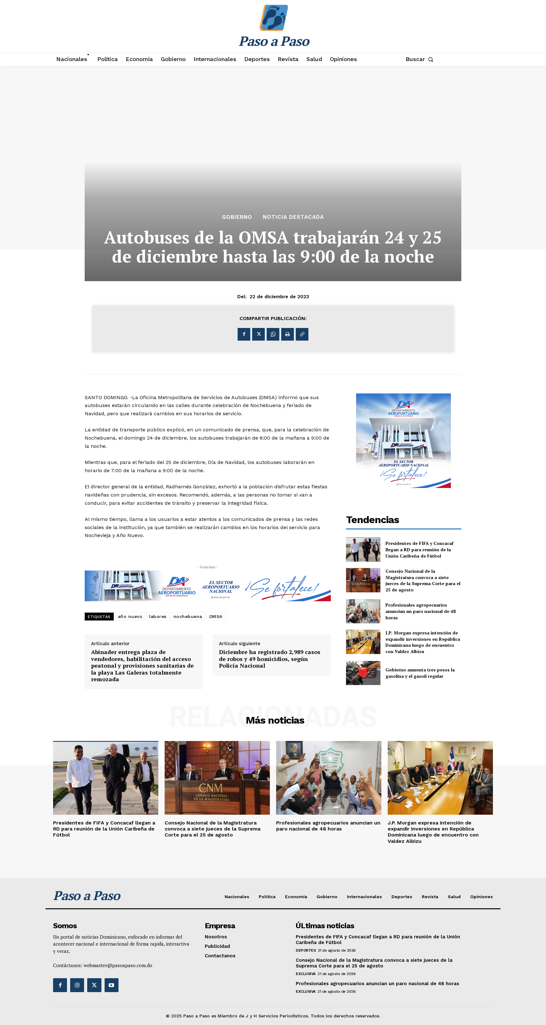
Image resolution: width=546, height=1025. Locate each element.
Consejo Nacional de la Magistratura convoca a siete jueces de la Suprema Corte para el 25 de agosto (422, 580)
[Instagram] (77, 985)
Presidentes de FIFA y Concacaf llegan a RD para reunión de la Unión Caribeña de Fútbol (419, 549)
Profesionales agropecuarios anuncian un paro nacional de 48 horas (420, 611)
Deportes (306, 950)
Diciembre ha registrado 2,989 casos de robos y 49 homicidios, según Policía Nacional (269, 659)
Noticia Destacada (293, 217)
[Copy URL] (302, 334)
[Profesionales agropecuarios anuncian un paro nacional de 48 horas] (363, 611)
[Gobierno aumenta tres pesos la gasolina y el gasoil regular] (363, 673)
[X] (258, 334)
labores (158, 616)
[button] (421, 59)
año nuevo (130, 616)
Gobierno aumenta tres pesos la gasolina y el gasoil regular (420, 673)
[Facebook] (244, 334)
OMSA (215, 616)
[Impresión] (287, 334)
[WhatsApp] (273, 334)
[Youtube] (111, 985)
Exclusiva (306, 974)
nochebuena (187, 616)
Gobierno (237, 217)
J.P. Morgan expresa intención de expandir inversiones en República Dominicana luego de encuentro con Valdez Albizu (422, 642)
